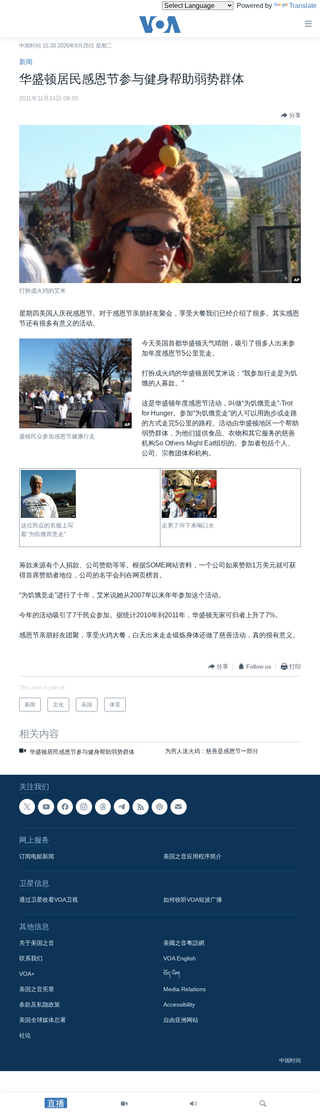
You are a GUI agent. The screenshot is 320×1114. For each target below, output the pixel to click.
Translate (303, 5)
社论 (25, 1035)
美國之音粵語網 (183, 943)
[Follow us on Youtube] (46, 807)
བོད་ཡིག (171, 973)
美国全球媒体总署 (42, 1020)
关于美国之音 (36, 943)
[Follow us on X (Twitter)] (27, 807)
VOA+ (27, 973)
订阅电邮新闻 (36, 856)
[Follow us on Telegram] (122, 807)
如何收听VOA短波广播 (192, 899)
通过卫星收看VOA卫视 (48, 899)
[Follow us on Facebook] (65, 807)
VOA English (179, 958)
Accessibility (179, 1004)
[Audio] (193, 1103)
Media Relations (184, 989)
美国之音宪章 (36, 989)
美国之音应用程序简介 (192, 856)
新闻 (25, 61)
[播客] (160, 807)
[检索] (262, 1103)
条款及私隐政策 (39, 1004)
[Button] (291, 115)
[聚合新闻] (140, 807)
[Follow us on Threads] (103, 807)
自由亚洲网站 (180, 1020)
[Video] (124, 1103)
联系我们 (30, 958)
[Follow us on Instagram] (84, 807)
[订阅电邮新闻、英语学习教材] (178, 807)
